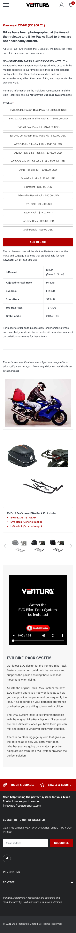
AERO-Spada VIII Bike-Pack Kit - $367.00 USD (38, 161)
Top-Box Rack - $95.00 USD (38, 221)
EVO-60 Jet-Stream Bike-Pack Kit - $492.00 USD (38, 135)
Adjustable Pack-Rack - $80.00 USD (38, 195)
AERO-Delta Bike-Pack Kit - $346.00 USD (38, 144)
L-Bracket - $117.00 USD (38, 186)
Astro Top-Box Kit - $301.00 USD (38, 169)
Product (8, 103)
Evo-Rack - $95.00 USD (38, 204)
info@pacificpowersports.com (22, 806)
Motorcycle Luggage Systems (47, 94)
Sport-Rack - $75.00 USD (38, 212)
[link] (7, 858)
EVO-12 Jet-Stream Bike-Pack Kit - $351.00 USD (38, 110)
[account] (61, 4)
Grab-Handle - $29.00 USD (38, 229)
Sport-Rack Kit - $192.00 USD (38, 178)
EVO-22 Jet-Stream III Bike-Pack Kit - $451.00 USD (38, 118)
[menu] (6, 5)
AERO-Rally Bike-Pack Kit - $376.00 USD (38, 152)
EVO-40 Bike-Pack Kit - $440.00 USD (38, 127)
